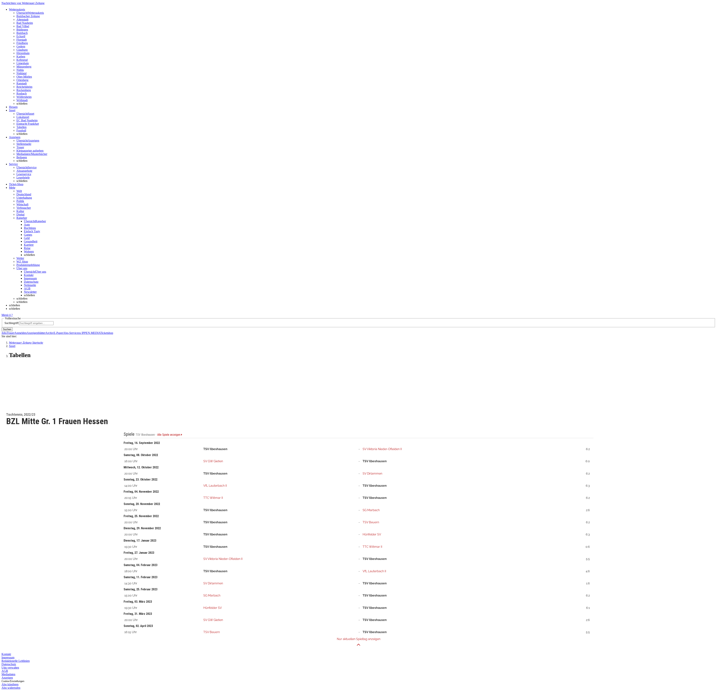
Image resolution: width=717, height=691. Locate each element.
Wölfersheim (24, 96)
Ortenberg (22, 80)
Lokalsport (22, 117)
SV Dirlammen (372, 473)
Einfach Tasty (32, 231)
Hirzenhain (23, 53)
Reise (27, 248)
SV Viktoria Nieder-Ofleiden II (382, 449)
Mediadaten (8, 674)
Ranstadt (21, 83)
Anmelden (20, 332)
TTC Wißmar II (213, 498)
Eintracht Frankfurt (27, 123)
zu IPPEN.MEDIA (89, 332)
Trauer (20, 147)
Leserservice (23, 174)
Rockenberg (23, 90)
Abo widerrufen (10, 687)
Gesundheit (30, 241)
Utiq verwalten (10, 667)
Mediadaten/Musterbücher (31, 154)
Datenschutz (31, 281)
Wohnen (29, 251)
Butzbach (22, 33)
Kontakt (28, 275)
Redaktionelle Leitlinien (15, 660)
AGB (27, 288)
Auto (27, 224)
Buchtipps (30, 228)
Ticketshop (106, 332)
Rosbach (21, 93)
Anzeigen (7, 677)
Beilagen (21, 157)
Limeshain (22, 63)
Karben (20, 56)
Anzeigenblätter (36, 332)
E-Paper (58, 332)
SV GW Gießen (213, 461)
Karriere (29, 244)
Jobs (4, 332)
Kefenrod (22, 59)
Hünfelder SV (372, 534)
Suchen (7, 329)
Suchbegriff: (11, 323)
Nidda (20, 70)
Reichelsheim (24, 86)
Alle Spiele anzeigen (169, 434)
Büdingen (22, 29)
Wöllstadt (22, 100)
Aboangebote (24, 170)
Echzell (20, 36)
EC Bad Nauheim (27, 120)
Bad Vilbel (22, 26)
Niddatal (21, 73)
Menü (4, 315)
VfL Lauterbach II (215, 485)
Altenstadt (22, 19)
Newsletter (30, 291)
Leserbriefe (23, 177)
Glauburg (22, 49)
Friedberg (22, 43)
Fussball (21, 130)
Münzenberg (23, 66)
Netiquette (30, 285)
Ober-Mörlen (24, 76)
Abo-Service (70, 332)
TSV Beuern (371, 522)
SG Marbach (371, 510)
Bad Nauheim (24, 22)
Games (28, 234)
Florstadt (21, 39)
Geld (27, 238)
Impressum (30, 278)
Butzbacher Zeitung (28, 16)
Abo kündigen (9, 684)
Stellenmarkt (23, 143)
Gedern (20, 46)
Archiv (49, 332)
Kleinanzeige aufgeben (30, 150)
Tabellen (21, 127)
